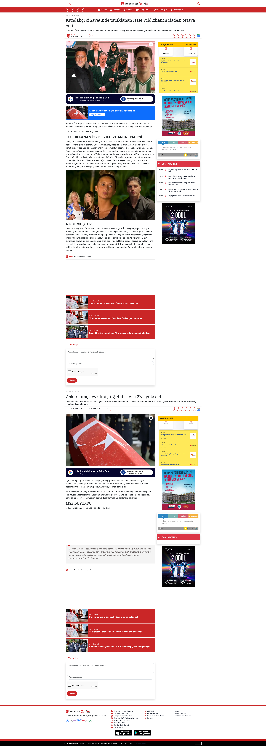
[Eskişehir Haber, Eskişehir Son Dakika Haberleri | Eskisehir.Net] (134, 3)
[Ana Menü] (198, 10)
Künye (176, 711)
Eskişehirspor (161, 10)
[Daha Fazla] (186, 36)
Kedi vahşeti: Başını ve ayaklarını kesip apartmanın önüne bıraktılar (181, 177)
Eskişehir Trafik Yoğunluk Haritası (126, 718)
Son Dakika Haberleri (121, 725)
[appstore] (124, 733)
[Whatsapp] (90, 720)
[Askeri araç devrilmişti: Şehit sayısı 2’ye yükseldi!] (110, 440)
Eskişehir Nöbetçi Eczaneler (124, 711)
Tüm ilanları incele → (191, 44)
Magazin (76, 15)
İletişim (150, 718)
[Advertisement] (110, 275)
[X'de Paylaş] (178, 36)
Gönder (72, 380)
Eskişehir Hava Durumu (122, 713)
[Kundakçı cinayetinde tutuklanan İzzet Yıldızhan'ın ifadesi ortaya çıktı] (110, 67)
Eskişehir (116, 10)
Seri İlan (103, 10)
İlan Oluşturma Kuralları (182, 716)
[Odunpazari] (178, 116)
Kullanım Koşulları (180, 713)
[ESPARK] (178, 223)
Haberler (68, 15)
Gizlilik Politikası (153, 713)
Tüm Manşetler (119, 723)
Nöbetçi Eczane (144, 10)
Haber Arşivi (118, 727)
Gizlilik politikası (140, 743)
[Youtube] (83, 720)
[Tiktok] (86, 720)
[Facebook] (67, 720)
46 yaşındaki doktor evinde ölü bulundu (181, 196)
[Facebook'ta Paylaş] (174, 36)
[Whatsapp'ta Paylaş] (182, 36)
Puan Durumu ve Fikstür (122, 720)
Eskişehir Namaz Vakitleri (123, 716)
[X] (71, 720)
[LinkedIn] (79, 720)
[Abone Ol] (198, 35)
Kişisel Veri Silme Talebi (155, 716)
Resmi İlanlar (178, 10)
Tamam (198, 743)
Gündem (129, 10)
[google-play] (142, 733)
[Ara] (198, 3)
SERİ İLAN (150, 711)
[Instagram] (75, 720)
